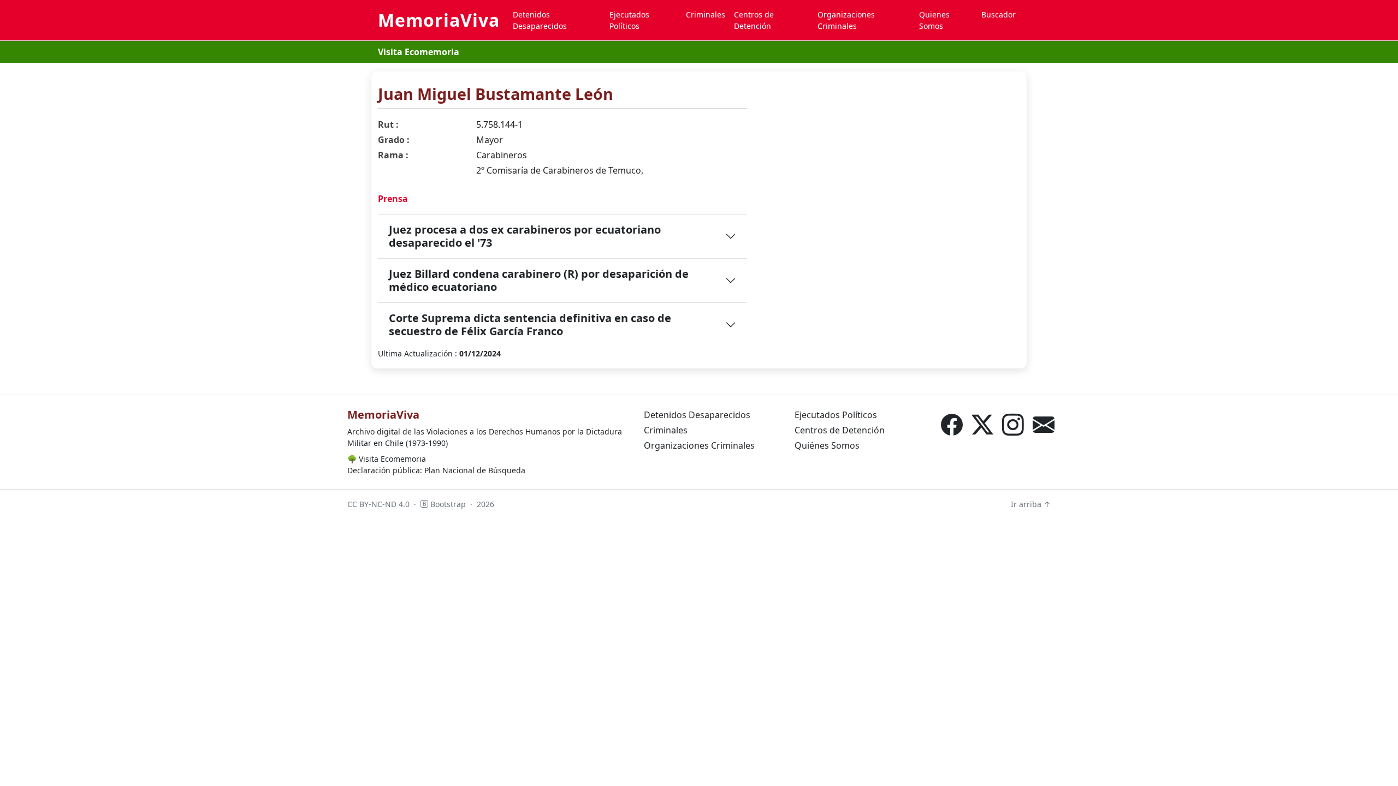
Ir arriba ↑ (1031, 504)
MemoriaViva (439, 20)
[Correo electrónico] (1044, 424)
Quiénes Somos (827, 445)
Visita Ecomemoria (418, 52)
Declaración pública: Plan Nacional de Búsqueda (436, 470)
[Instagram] (1013, 424)
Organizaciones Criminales (846, 20)
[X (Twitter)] (982, 424)
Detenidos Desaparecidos (540, 20)
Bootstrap (447, 504)
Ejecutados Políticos (629, 20)
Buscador (998, 14)
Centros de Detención (754, 20)
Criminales (705, 14)
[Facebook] (952, 424)
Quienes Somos (934, 20)
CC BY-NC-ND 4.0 (378, 504)
